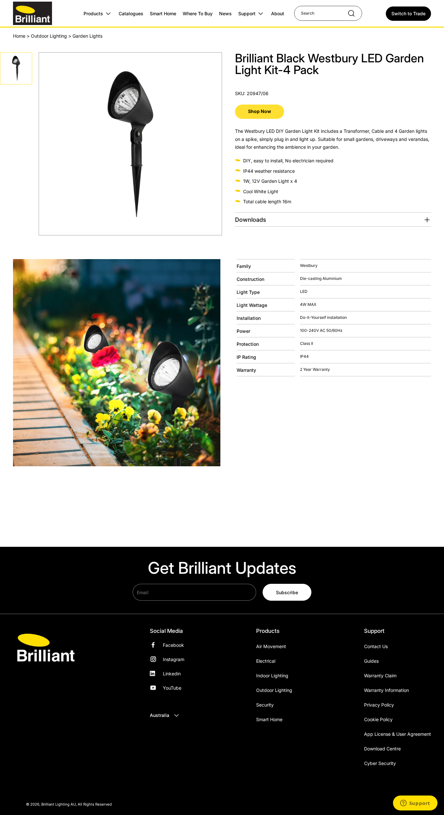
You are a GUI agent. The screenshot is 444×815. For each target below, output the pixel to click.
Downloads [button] (250, 219)
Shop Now (259, 111)
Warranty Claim (380, 675)
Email (143, 592)
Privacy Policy (379, 705)
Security (265, 705)
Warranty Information (386, 690)
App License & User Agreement (397, 734)
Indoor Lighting (272, 675)
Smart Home (269, 719)
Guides (371, 661)
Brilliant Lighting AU (58, 804)
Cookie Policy (378, 719)
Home (19, 36)
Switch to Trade (408, 13)
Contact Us (376, 646)
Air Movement (271, 646)
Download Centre (382, 748)
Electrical (265, 661)
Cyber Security (380, 763)
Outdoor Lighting (49, 36)
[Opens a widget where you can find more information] (415, 804)
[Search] (348, 13)
